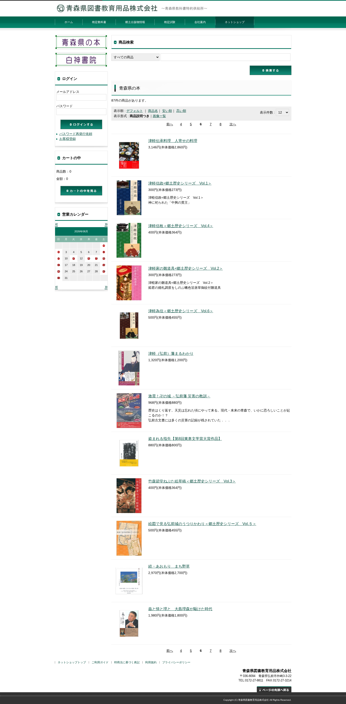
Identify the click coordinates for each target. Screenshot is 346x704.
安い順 (167, 111)
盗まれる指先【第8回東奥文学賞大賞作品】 (185, 439)
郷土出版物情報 (135, 22)
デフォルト (134, 111)
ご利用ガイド (100, 662)
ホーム (68, 22)
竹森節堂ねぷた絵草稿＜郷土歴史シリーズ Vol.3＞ (192, 481)
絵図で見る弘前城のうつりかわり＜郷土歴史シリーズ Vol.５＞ (202, 524)
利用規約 (151, 662)
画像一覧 (159, 116)
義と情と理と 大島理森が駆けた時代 (180, 609)
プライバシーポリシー (176, 662)
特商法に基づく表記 (127, 662)
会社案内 (200, 22)
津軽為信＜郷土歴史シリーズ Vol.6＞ (180, 311)
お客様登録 (67, 139)
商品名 (153, 111)
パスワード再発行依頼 (75, 134)
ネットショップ (235, 22)
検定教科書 (99, 22)
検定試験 (169, 22)
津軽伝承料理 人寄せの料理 (172, 141)
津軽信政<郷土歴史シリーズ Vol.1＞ (180, 183)
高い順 (181, 111)
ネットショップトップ (72, 662)
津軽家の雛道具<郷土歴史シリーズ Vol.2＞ (185, 268)
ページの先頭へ (274, 689)
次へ (232, 124)
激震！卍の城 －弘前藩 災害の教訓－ (179, 396)
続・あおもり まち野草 (169, 566)
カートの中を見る (81, 190)
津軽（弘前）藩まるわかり (170, 354)
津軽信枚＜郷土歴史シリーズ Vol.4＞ (180, 226)
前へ (169, 124)
